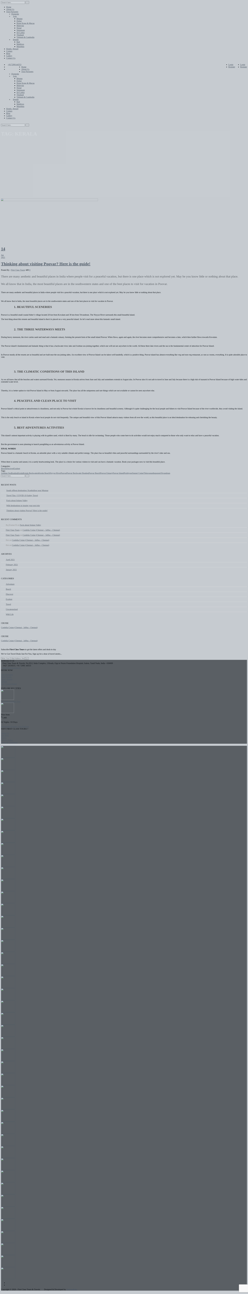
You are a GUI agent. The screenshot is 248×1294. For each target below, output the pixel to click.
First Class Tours (13, 530)
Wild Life (10, 614)
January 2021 (11, 570)
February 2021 (12, 565)
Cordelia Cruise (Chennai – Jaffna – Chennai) (41, 530)
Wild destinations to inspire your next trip (23, 505)
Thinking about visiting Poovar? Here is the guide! (27, 510)
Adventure (10, 584)
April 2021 (10, 560)
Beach (8, 589)
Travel (8, 604)
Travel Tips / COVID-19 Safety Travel (22, 495)
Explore (9, 599)
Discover (9, 594)
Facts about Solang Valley (17, 500)
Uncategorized (12, 609)
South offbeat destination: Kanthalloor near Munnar (27, 490)
